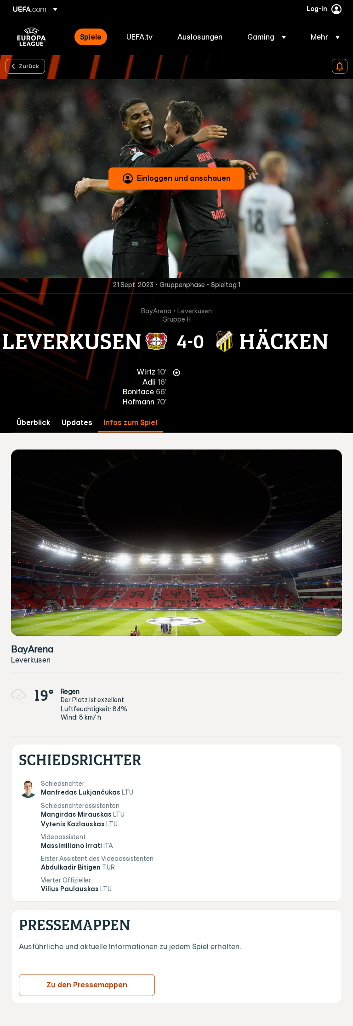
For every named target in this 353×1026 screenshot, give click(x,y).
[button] (266, 37)
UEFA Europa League (31, 37)
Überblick (34, 423)
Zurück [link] (29, 66)
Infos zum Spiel (130, 423)
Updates (77, 423)
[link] (91, 37)
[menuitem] (91, 37)
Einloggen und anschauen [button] (184, 178)
